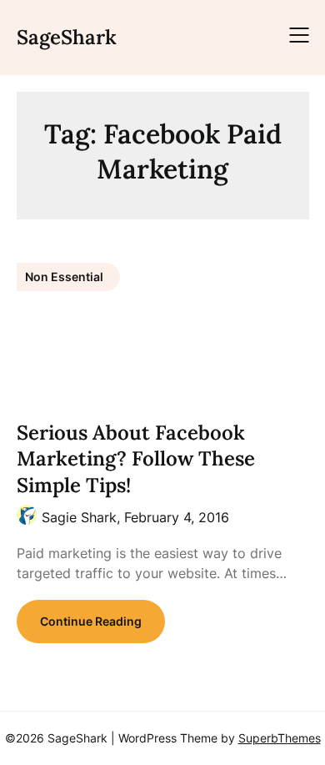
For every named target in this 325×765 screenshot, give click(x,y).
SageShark (67, 37)
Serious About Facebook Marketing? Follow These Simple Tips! (136, 458)
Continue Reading (91, 621)
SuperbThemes (279, 738)
